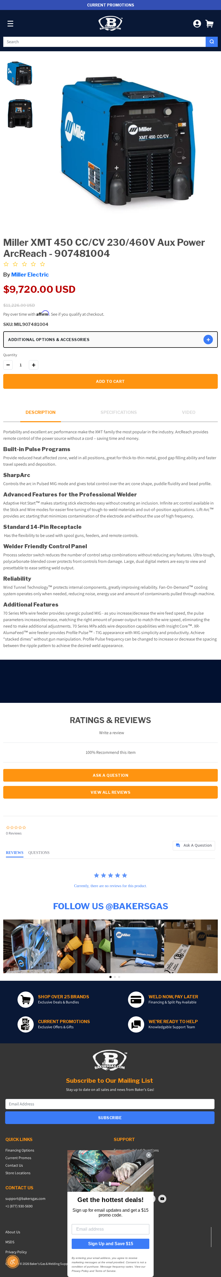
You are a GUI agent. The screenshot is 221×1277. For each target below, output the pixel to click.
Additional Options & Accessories (48, 339)
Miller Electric (30, 274)
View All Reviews (110, 792)
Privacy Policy (16, 1251)
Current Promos (18, 1157)
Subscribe (110, 1117)
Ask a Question (110, 775)
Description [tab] (41, 412)
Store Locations (17, 1172)
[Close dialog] (148, 1155)
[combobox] (104, 42)
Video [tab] (188, 412)
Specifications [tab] (119, 412)
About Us (12, 1232)
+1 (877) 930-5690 (19, 1206)
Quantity (10, 354)
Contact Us (14, 1165)
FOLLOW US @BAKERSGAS (110, 906)
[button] (209, 23)
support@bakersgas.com (25, 1198)
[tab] (194, 845)
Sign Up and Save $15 (110, 1243)
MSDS (9, 1241)
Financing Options (19, 1150)
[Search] (212, 42)
